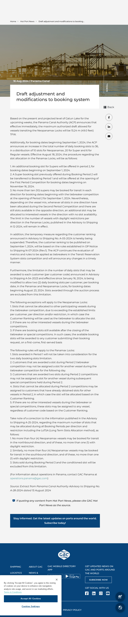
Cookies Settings (31, 606)
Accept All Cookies (31, 598)
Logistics (16, 572)
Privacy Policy (72, 610)
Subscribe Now (98, 579)
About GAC (35, 566)
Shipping (15, 566)
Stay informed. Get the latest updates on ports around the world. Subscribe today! (55, 520)
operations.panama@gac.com (28, 478)
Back (110, 107)
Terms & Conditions (13, 592)
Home (13, 21)
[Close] (57, 580)
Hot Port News (27, 21)
